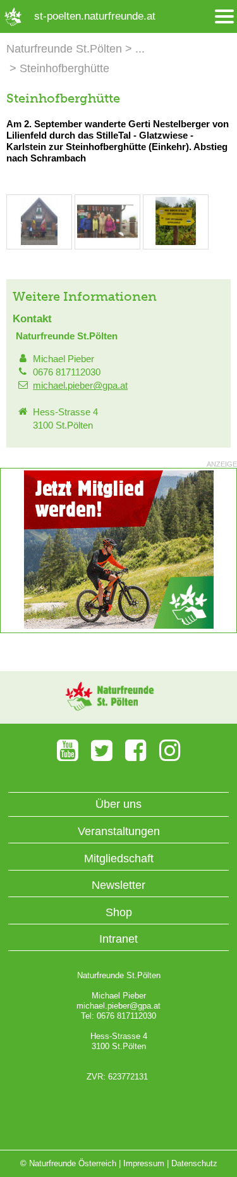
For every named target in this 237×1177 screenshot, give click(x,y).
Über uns (118, 804)
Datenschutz (194, 1163)
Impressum (143, 1163)
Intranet (118, 939)
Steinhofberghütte (64, 68)
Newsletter (118, 885)
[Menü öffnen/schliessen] (224, 16)
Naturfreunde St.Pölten (64, 48)
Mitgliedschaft (119, 858)
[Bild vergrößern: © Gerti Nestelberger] (39, 242)
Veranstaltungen (119, 831)
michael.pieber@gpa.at (80, 385)
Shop (119, 912)
